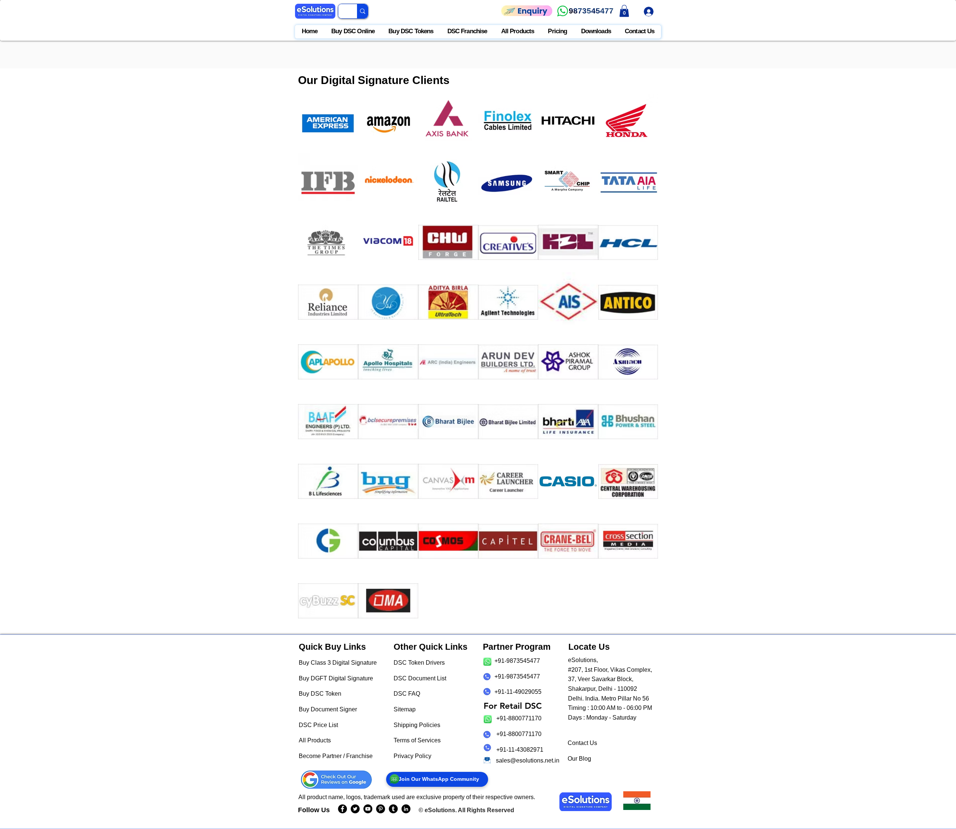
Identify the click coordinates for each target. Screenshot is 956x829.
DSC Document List (420, 678)
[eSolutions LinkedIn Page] (405, 808)
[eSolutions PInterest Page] (380, 808)
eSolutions (440, 810)
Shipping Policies (417, 725)
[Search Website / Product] (362, 11)
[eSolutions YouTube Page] (367, 808)
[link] (624, 11)
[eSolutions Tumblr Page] (393, 808)
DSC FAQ (407, 693)
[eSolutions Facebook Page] (342, 808)
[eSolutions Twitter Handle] (355, 808)
